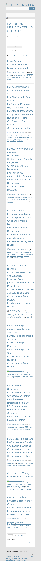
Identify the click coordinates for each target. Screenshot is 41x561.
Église (8, 254)
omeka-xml (24, 543)
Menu (8, 15)
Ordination (25, 316)
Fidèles (30, 137)
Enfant (12, 524)
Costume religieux (26, 252)
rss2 (29, 543)
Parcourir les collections (12, 556)
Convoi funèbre (17, 137)
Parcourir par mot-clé (22, 37)
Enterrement (24, 137)
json (20, 543)
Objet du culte (24, 254)
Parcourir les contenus (12, 555)
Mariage (16, 488)
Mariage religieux (23, 488)
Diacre (26, 427)
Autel (26, 372)
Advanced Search (30, 8)
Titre (15, 56)
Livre (18, 316)
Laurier (14, 199)
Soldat (9, 79)
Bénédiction (10, 252)
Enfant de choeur (15, 486)
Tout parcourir (11, 37)
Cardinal (18, 135)
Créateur (19, 56)
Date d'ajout (26, 56)
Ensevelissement (19, 524)
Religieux (21, 257)
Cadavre (13, 135)
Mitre (21, 316)
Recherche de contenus (13, 42)
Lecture (18, 199)
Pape (23, 139)
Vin (31, 317)
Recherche (33, 8)
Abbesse (31, 251)
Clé (15, 463)
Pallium (9, 317)
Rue (26, 527)
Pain (30, 316)
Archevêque (10, 314)
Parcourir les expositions (13, 558)
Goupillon (27, 486)
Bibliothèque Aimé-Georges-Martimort (16, 560)
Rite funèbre (20, 141)
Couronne (23, 75)
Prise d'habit (14, 201)
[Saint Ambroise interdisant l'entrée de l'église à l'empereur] (18, 64)
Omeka (33, 556)
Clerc (22, 314)
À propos (24, 558)
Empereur (28, 75)
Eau (29, 522)
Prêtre (12, 431)
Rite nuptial (23, 489)
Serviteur (29, 489)
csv (11, 543)
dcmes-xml (15, 543)
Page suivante (21, 51)
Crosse (27, 314)
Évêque (9, 199)
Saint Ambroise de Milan (25, 77)
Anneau (27, 196)
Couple (29, 484)
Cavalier (30, 135)
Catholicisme (16, 75)
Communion (24, 197)
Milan (16, 77)
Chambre (9, 137)
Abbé (26, 251)
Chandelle (17, 197)
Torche (27, 317)
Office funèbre (17, 139)
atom (8, 543)
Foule (8, 77)
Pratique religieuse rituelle (18, 317)
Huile (28, 374)
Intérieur (9, 139)
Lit (12, 139)
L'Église (13, 77)
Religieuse (10, 202)
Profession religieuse (23, 201)
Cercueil (17, 522)
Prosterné (19, 378)
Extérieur (9, 525)
